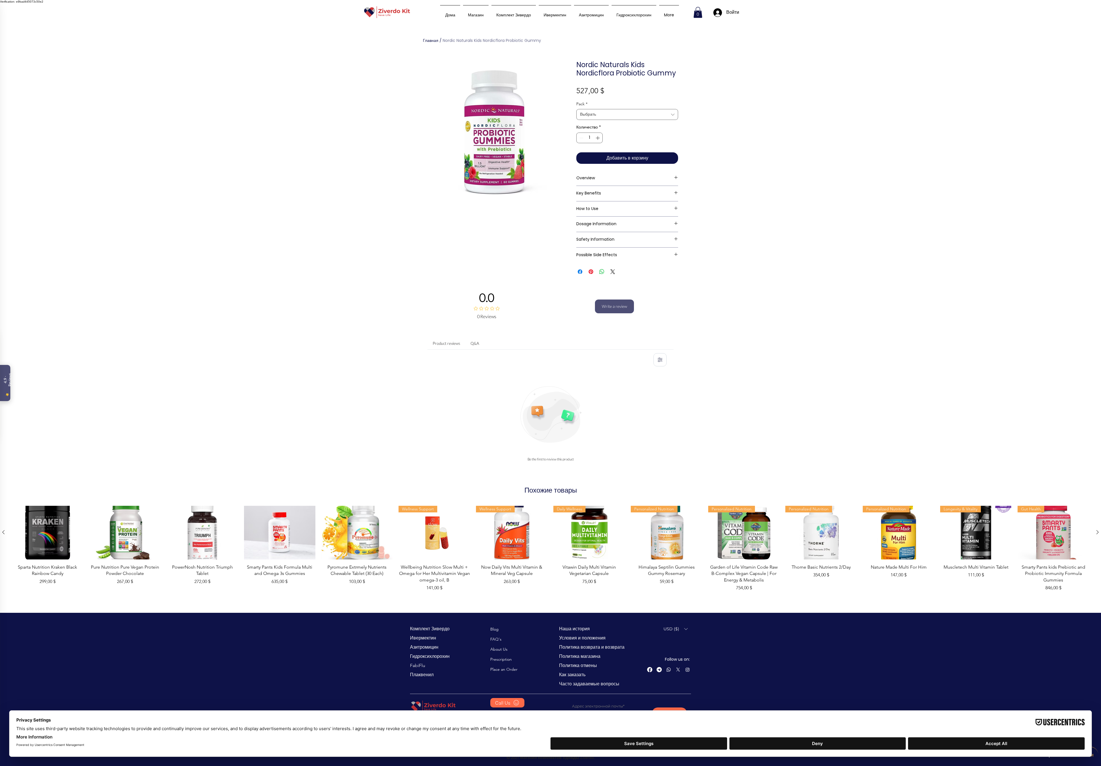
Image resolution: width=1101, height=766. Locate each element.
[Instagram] (687, 669)
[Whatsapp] (668, 669)
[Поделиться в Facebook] (580, 271)
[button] (697, 12)
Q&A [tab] (475, 343)
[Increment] (598, 138)
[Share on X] (612, 271)
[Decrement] (580, 138)
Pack (581, 103)
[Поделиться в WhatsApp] (601, 271)
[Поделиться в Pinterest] (590, 271)
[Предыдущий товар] (3, 532)
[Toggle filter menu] (660, 359)
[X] (678, 669)
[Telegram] (659, 669)
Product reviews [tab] (446, 343)
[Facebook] (649, 669)
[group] (550, 549)
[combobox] (627, 114)
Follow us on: (677, 659)
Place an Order (504, 669)
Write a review (614, 306)
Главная (430, 40)
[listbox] (675, 629)
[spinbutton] (589, 138)
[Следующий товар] (1097, 532)
